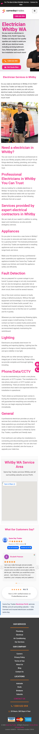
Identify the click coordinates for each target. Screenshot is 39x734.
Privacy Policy (20, 727)
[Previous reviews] (2, 567)
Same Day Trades (15, 538)
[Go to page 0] (16, 583)
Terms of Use (34, 725)
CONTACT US (19, 699)
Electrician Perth (22, 604)
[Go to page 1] (17, 583)
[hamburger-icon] (34, 11)
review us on (25, 547)
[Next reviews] (37, 567)
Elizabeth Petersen (16, 557)
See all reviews (13, 547)
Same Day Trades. (11, 725)
